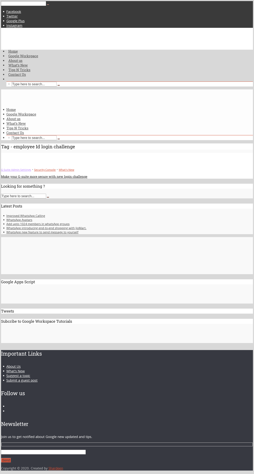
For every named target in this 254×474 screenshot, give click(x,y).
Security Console (45, 170)
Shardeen (56, 468)
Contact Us (17, 74)
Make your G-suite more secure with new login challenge (44, 176)
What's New (66, 170)
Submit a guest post (22, 380)
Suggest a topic (18, 375)
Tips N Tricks (17, 128)
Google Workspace (21, 114)
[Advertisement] (127, 69)
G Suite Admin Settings (16, 170)
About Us (13, 366)
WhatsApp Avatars (19, 220)
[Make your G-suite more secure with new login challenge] (10, 165)
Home (11, 109)
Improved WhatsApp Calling (25, 216)
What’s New (16, 123)
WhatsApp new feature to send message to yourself (42, 232)
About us (13, 119)
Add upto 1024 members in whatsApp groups (38, 224)
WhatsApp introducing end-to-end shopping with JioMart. (46, 228)
